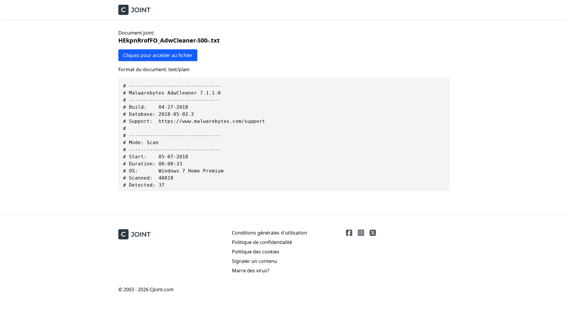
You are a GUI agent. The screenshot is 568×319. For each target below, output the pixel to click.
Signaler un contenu (254, 261)
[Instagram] (360, 232)
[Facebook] (349, 232)
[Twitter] (372, 232)
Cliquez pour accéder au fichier (158, 55)
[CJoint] (134, 234)
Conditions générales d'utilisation (269, 233)
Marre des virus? (250, 270)
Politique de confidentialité (262, 242)
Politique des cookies (255, 251)
